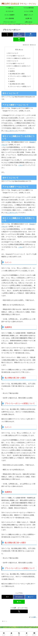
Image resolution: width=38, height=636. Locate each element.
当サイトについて (13, 53)
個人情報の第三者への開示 (17, 73)
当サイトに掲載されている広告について (19, 58)
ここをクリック (12, 130)
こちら (20, 165)
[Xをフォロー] (19, 611)
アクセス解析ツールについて (16, 55)
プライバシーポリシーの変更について (20, 76)
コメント (12, 68)
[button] (34, 378)
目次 (16, 49)
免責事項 (12, 71)
